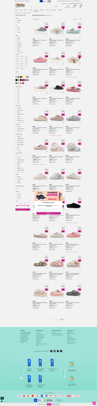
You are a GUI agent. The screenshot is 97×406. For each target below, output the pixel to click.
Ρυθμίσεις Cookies (55, 404)
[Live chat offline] (94, 403)
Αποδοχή (49, 404)
